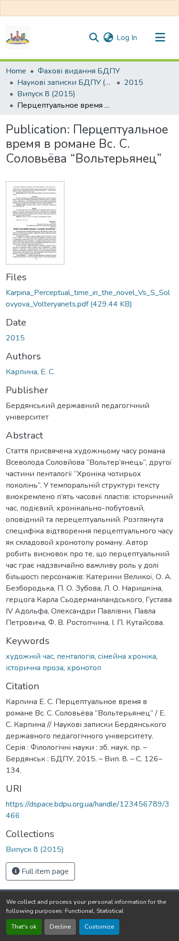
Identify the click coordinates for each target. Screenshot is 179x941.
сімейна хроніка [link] (127, 656)
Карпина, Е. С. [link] (30, 372)
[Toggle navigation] (160, 38)
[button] (18, 38)
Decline (60, 926)
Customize (99, 926)
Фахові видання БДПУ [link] (79, 71)
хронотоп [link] (84, 668)
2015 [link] (133, 82)
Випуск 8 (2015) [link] (46, 94)
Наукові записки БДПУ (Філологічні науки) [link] (65, 82)
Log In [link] (126, 37)
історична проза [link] (34, 668)
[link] (89, 298)
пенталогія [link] (76, 656)
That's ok (23, 926)
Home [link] (16, 71)
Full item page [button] (44, 871)
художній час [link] (29, 656)
